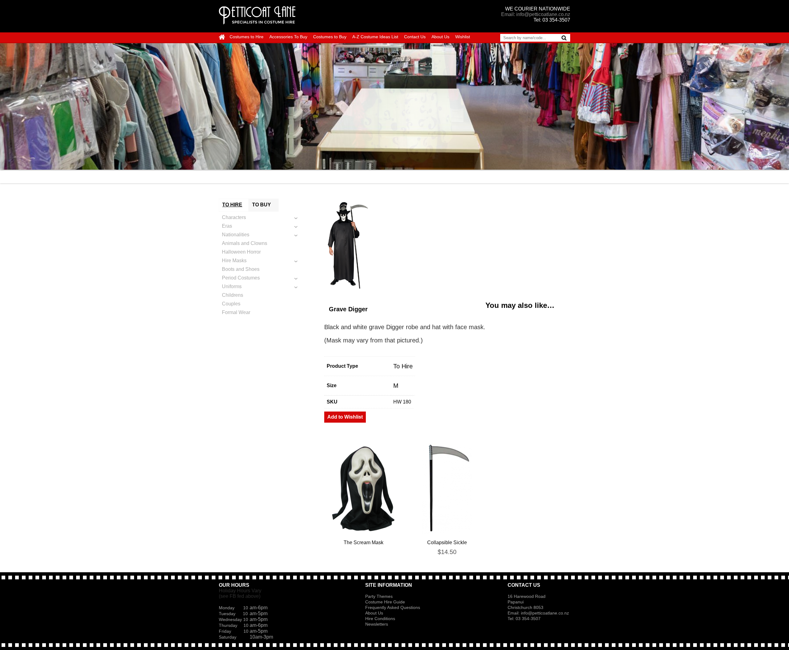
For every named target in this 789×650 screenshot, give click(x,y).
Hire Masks (234, 260)
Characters (234, 217)
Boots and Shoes (241, 269)
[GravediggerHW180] (447, 245)
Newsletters (376, 624)
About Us (440, 36)
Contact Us (415, 36)
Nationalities (235, 234)
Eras (227, 226)
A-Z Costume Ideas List (375, 36)
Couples (231, 303)
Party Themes (379, 596)
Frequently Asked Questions (392, 607)
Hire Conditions (380, 618)
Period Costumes (241, 277)
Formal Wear (236, 312)
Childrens (232, 295)
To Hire (403, 366)
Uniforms (232, 286)
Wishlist (462, 36)
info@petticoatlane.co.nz (545, 613)
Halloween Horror (241, 252)
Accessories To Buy (288, 36)
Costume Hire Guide (385, 601)
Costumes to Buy (329, 36)
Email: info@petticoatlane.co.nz (535, 14)
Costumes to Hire (247, 36)
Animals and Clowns (244, 243)
